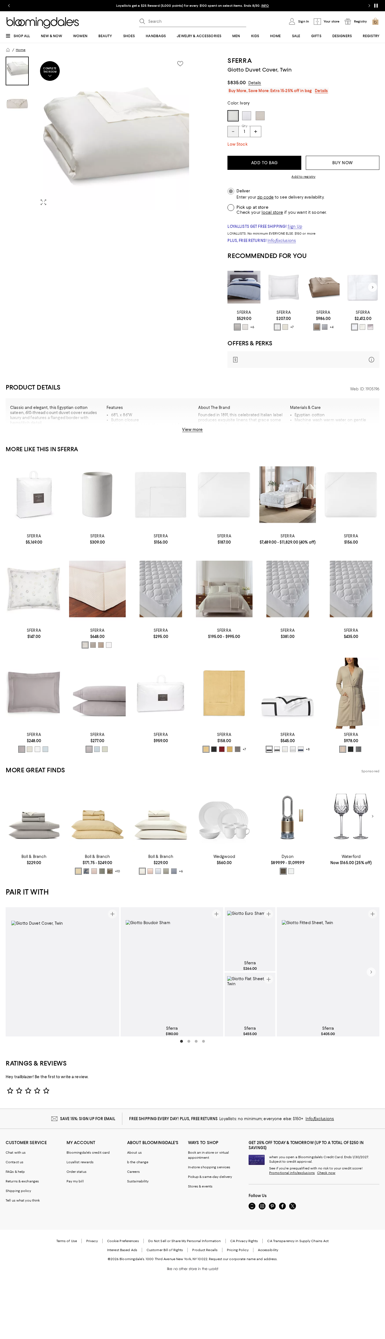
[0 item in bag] (375, 21)
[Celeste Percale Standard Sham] (283, 287)
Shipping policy (18, 1191)
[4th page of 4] (203, 1041)
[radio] (237, 327)
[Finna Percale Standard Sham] (34, 693)
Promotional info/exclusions (292, 1173)
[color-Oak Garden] (110, 871)
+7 (292, 327)
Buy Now (342, 162)
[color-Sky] (45, 749)
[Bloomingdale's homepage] (8, 50)
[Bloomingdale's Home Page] (43, 22)
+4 (331, 327)
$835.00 (236, 82)
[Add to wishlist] (180, 64)
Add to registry (303, 177)
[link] (243, 320)
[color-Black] (214, 749)
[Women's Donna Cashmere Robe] (351, 693)
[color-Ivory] (245, 327)
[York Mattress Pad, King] (351, 589)
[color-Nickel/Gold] (283, 871)
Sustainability (138, 1181)
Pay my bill (75, 1181)
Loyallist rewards (80, 1162)
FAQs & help (15, 1172)
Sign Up (294, 226)
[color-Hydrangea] (158, 871)
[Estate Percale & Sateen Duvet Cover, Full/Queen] (287, 693)
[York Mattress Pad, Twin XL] (160, 589)
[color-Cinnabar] (222, 749)
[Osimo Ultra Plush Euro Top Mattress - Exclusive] (287, 494)
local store (272, 212)
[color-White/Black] (269, 749)
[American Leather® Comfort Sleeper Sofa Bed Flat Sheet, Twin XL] (160, 494)
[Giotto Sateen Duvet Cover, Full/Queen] (323, 287)
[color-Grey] (237, 749)
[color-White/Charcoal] (277, 749)
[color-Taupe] (101, 645)
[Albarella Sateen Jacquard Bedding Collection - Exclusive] (224, 589)
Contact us (14, 1162)
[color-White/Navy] (301, 749)
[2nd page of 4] (188, 1041)
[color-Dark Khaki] (317, 327)
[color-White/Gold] (291, 871)
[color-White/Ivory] (285, 749)
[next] (371, 972)
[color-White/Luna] (293, 749)
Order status (77, 1172)
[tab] (17, 71)
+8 (308, 749)
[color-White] (277, 327)
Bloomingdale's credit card (88, 1153)
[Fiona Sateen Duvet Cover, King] (243, 287)
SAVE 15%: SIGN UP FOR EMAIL (88, 1118)
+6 (252, 327)
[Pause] (376, 5)
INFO (265, 6)
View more (192, 429)
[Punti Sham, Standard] (34, 589)
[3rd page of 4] (196, 1041)
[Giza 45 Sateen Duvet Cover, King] (362, 287)
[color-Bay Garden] (86, 871)
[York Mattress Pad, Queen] (287, 589)
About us (134, 1153)
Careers (133, 1172)
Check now (326, 1173)
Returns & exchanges (22, 1181)
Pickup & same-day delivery (210, 1177)
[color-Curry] (230, 749)
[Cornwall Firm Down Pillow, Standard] (160, 693)
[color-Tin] (370, 327)
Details (254, 83)
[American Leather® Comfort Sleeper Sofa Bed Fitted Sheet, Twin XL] (351, 494)
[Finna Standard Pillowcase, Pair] (97, 693)
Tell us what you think (23, 1200)
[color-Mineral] (174, 871)
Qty (244, 126)
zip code (265, 197)
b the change (137, 1162)
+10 (117, 871)
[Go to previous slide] (9, 5)
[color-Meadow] (102, 871)
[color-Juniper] (166, 871)
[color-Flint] (22, 749)
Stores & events (200, 1186)
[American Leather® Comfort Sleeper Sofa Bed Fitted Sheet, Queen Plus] (224, 494)
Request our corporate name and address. (243, 1259)
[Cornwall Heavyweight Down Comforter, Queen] (34, 494)
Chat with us (16, 1153)
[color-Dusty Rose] (94, 871)
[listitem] (192, 5)
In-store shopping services (209, 1167)
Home (20, 50)
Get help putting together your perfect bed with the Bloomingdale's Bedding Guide (148, 430)
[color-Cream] (142, 871)
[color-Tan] (343, 749)
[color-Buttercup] (78, 871)
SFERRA (239, 60)
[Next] (372, 287)
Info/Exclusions (281, 240)
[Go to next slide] (369, 5)
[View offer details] (303, 359)
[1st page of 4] (181, 1041)
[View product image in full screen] (43, 202)
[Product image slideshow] (112, 133)
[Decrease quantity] (233, 131)
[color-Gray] (237, 327)
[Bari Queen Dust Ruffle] (97, 589)
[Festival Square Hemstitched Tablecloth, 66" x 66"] (224, 693)
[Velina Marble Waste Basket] (97, 494)
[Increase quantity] (255, 131)
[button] (97, 133)
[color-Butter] (206, 749)
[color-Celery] (105, 749)
